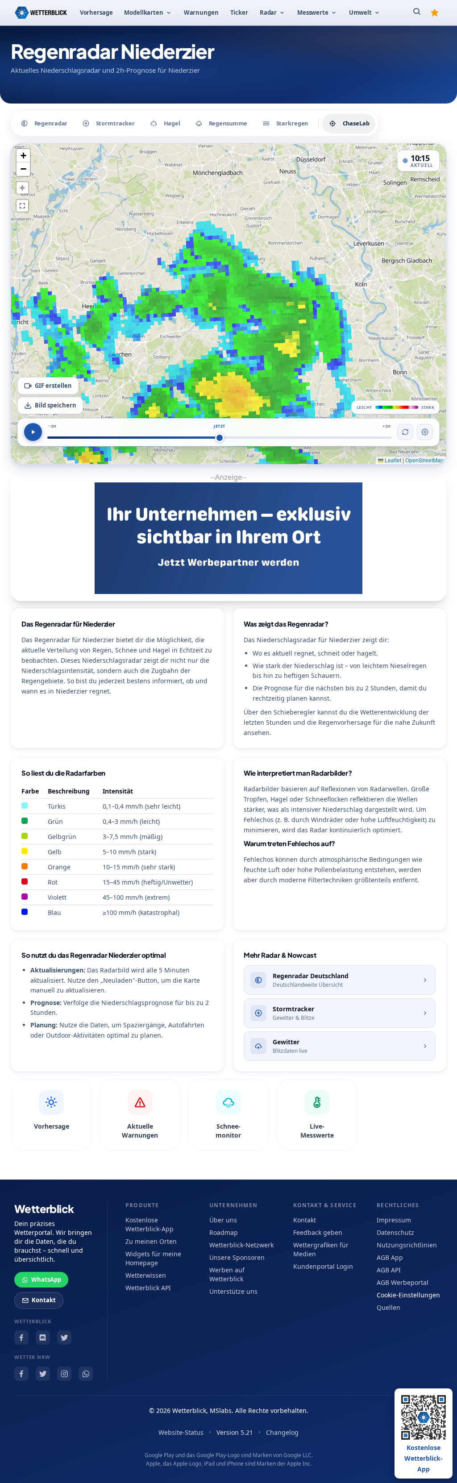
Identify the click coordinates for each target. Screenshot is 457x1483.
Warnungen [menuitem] (201, 12)
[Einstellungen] (425, 432)
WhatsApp (46, 1279)
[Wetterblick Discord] (43, 1337)
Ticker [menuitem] (239, 12)
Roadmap (223, 1232)
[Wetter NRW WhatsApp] (86, 1374)
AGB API (389, 1270)
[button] (23, 155)
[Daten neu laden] (405, 432)
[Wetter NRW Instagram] (64, 1374)
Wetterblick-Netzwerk (241, 1245)
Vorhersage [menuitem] (96, 12)
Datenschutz (395, 1232)
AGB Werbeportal (402, 1282)
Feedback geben (317, 1232)
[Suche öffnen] (417, 12)
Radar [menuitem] (268, 12)
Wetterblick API (148, 1288)
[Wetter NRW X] (43, 1374)
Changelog (282, 1432)
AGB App (390, 1257)
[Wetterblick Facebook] (21, 1337)
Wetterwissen (145, 1275)
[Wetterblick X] (64, 1337)
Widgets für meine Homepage (153, 1258)
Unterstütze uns (233, 1291)
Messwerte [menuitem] (312, 12)
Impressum (394, 1220)
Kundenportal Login (323, 1266)
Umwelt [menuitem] (360, 12)
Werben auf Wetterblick (227, 1274)
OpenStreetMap (424, 460)
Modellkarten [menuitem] (143, 12)
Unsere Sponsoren (237, 1257)
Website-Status (181, 1432)
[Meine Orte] (435, 12)
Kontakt (44, 1300)
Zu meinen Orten (151, 1241)
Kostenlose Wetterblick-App (149, 1224)
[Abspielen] (33, 432)
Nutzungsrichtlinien (407, 1245)
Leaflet (392, 460)
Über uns (223, 1220)
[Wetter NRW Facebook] (21, 1374)
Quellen (388, 1307)
